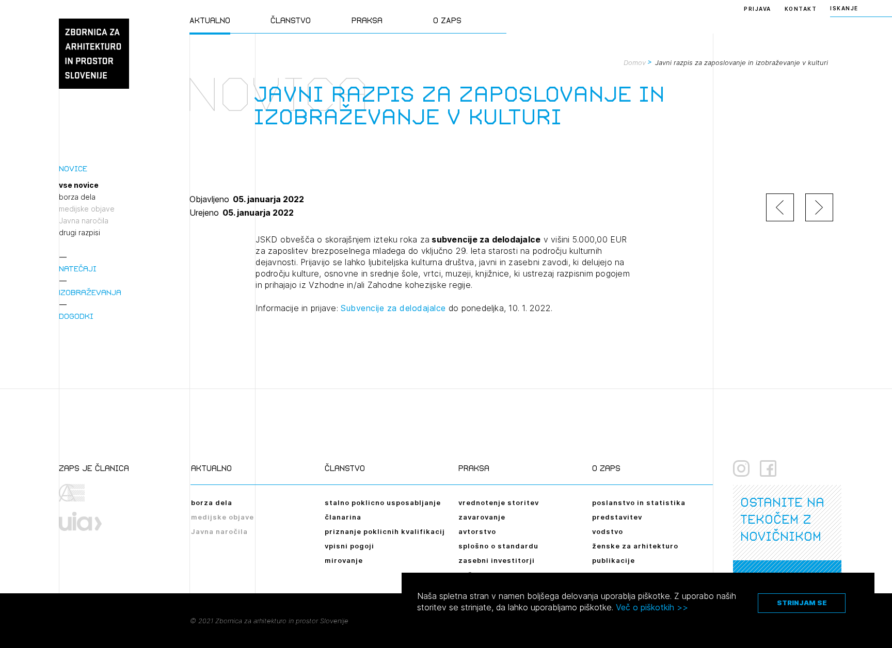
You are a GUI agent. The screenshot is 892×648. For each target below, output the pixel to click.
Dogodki (76, 316)
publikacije (613, 560)
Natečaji (78, 268)
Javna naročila (83, 220)
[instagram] (741, 468)
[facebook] (768, 468)
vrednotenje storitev (498, 502)
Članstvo (290, 20)
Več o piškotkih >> (652, 607)
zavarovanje (481, 517)
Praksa (367, 20)
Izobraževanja (90, 292)
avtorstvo (477, 531)
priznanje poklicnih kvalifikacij (385, 531)
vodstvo (607, 531)
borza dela (77, 197)
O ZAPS (447, 20)
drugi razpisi (79, 232)
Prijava (757, 8)
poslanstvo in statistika (639, 502)
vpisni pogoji (349, 545)
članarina (343, 517)
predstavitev (617, 517)
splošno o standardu (498, 545)
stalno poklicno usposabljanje (383, 502)
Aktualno (209, 20)
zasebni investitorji (496, 560)
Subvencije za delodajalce (393, 308)
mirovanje (344, 560)
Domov (635, 62)
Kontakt (801, 8)
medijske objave (87, 209)
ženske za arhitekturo (635, 545)
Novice (73, 168)
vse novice (79, 185)
